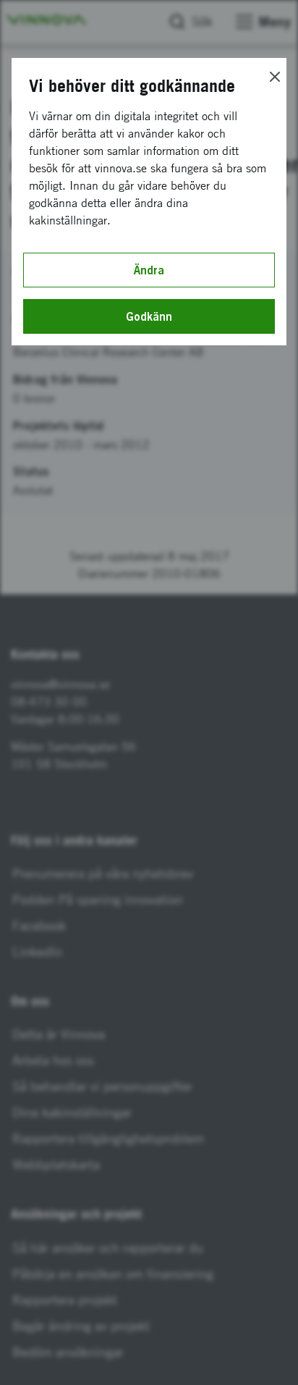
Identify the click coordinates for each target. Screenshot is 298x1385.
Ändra (149, 270)
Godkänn (149, 316)
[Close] (274, 76)
